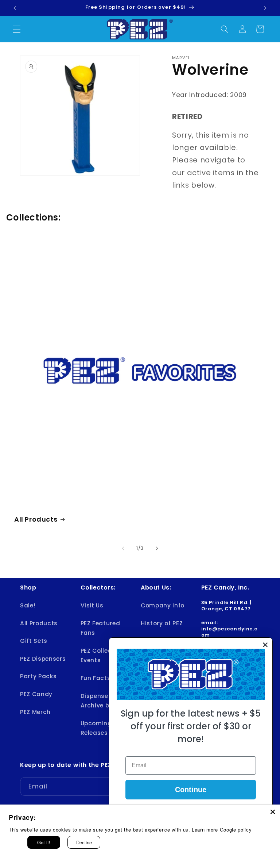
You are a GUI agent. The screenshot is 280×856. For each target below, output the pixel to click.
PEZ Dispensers (43, 659)
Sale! (27, 605)
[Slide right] (157, 548)
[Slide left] (123, 548)
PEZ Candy (36, 694)
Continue (190, 790)
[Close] (272, 811)
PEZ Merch (35, 712)
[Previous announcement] (15, 8)
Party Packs (38, 676)
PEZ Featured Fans (100, 628)
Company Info (162, 605)
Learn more (205, 829)
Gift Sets (33, 641)
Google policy (236, 829)
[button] (17, 29)
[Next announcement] (265, 8)
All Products (35, 519)
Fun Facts (96, 678)
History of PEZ (162, 623)
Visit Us (92, 605)
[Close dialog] (265, 644)
